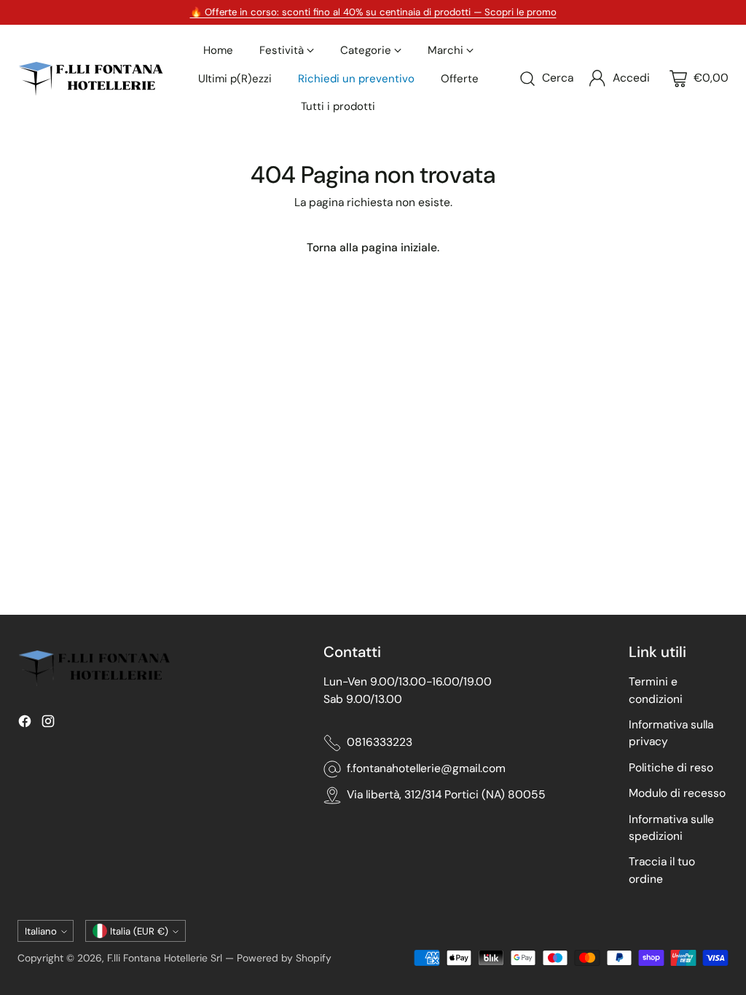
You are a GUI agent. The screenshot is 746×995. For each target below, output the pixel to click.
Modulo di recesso (677, 793)
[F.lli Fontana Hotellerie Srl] (90, 78)
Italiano (41, 931)
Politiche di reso (671, 767)
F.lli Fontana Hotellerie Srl (166, 957)
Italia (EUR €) (139, 931)
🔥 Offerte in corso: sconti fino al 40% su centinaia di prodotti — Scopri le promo (373, 12)
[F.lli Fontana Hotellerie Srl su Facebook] (25, 723)
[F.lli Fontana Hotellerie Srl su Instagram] (48, 723)
